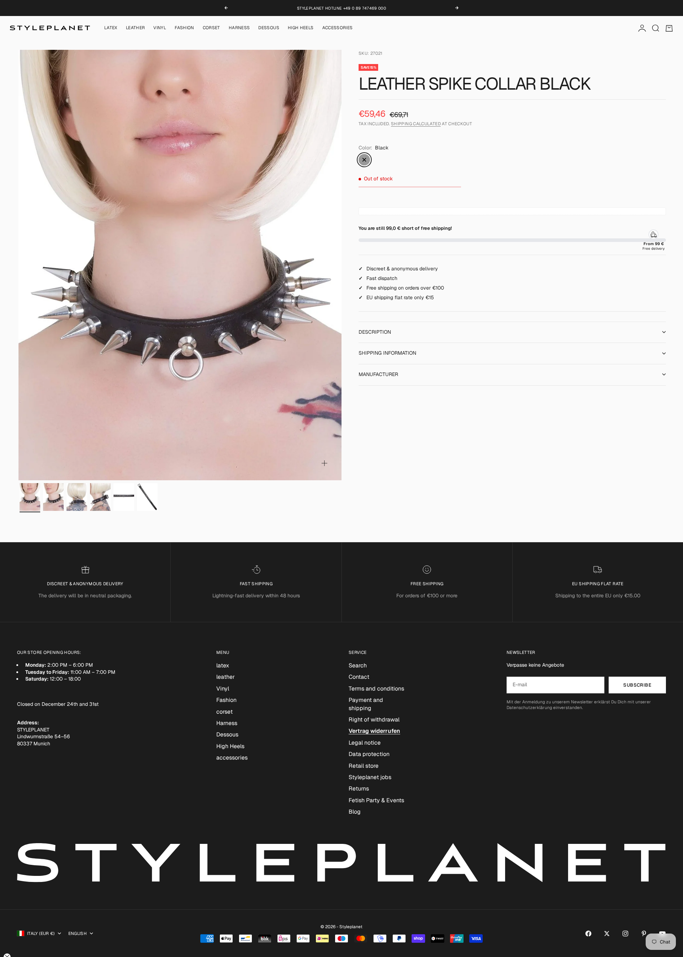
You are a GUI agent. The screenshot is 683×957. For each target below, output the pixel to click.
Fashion (184, 28)
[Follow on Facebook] (588, 933)
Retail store (363, 766)
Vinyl (159, 28)
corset (211, 28)
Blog (355, 811)
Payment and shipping (366, 704)
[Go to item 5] (123, 497)
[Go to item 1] (30, 497)
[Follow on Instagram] (625, 933)
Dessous (268, 28)
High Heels (301, 28)
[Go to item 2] (53, 497)
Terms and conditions (376, 688)
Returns (359, 788)
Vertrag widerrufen (374, 731)
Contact (359, 677)
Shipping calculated (416, 124)
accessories (337, 28)
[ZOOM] (324, 463)
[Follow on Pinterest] (643, 933)
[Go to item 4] (100, 497)
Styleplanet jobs (370, 777)
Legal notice (365, 742)
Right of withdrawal (374, 719)
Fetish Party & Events (376, 800)
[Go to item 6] (147, 497)
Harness (239, 28)
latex (110, 28)
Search (358, 665)
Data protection (369, 754)
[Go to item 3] (77, 497)
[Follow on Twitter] (606, 933)
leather (135, 28)
